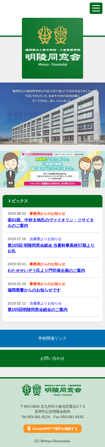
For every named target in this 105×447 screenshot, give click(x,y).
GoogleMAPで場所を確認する (55, 429)
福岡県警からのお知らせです (34, 290)
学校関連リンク (52, 338)
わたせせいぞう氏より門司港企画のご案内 (46, 270)
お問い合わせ (52, 358)
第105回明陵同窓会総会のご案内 (38, 309)
